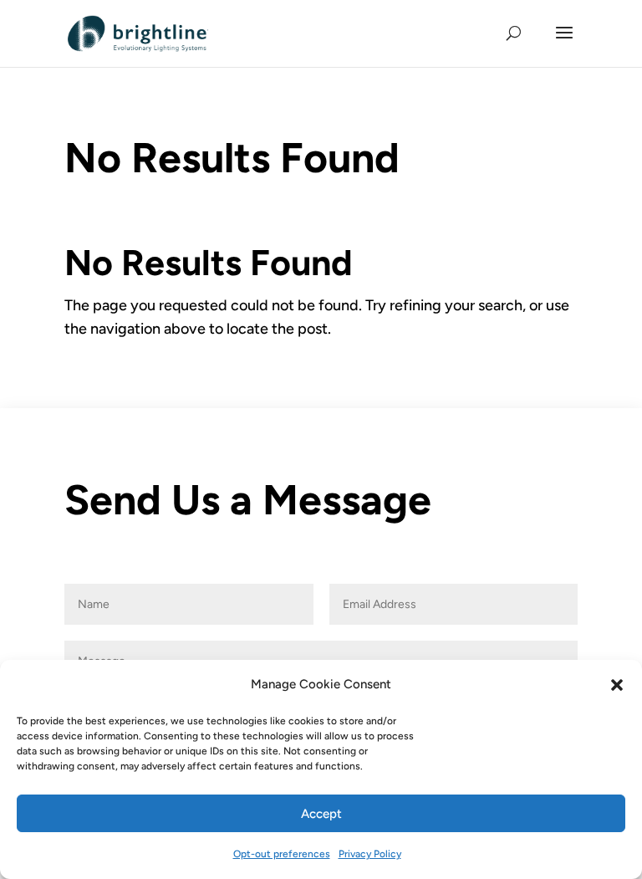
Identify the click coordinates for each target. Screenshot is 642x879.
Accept (321, 813)
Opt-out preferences (281, 854)
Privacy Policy (370, 854)
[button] (617, 685)
